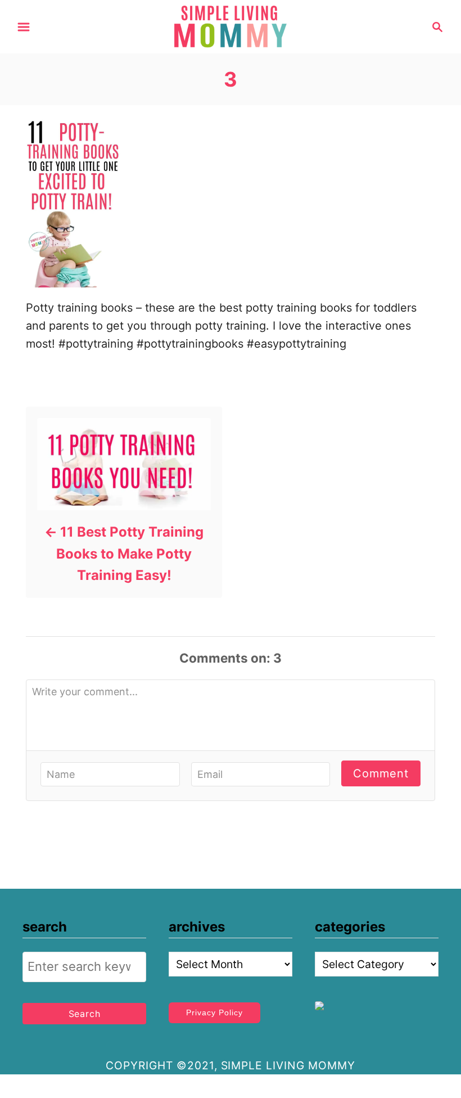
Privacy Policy (214, 1012)
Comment (381, 773)
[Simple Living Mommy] (230, 26)
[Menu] (23, 27)
